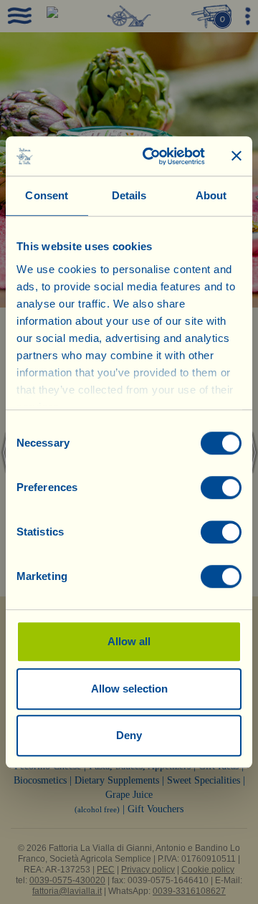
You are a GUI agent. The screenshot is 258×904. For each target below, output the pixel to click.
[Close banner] (236, 156)
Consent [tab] (46, 195)
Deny (129, 735)
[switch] (221, 487)
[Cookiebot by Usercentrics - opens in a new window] (151, 156)
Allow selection (129, 688)
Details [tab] (129, 195)
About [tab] (211, 195)
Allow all (129, 641)
